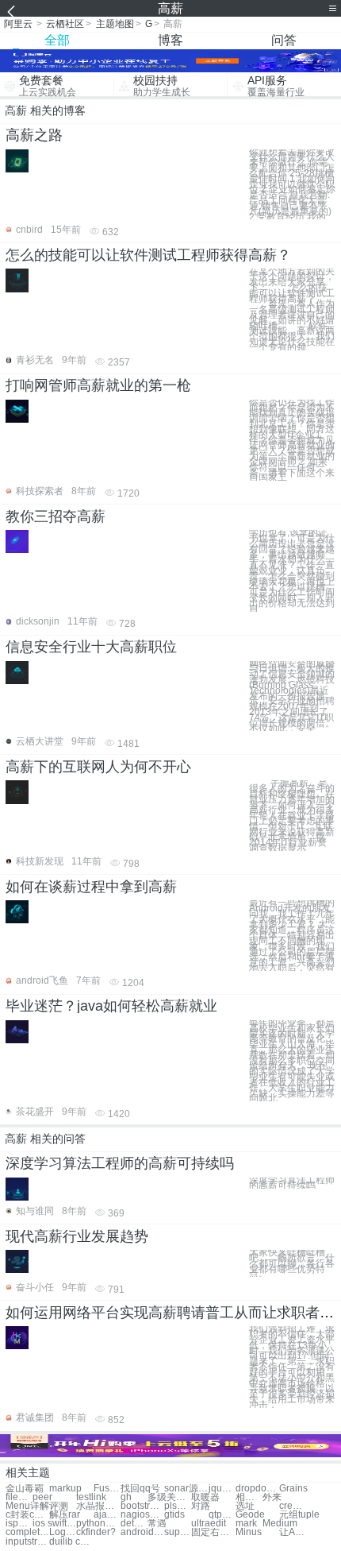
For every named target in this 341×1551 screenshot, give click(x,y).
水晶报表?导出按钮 (98, 1506)
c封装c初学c (27, 1514)
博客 (170, 40)
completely (27, 1532)
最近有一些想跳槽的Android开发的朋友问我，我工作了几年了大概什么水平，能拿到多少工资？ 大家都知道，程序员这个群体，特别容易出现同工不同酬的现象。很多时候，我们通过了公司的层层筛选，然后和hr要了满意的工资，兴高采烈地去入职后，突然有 (292, 935)
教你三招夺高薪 (55, 516)
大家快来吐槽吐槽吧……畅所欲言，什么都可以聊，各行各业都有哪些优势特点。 (292, 1263)
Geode (250, 1514)
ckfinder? (96, 1532)
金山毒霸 (25, 1488)
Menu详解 (27, 1506)
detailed (134, 1523)
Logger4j (62, 1532)
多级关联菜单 (169, 1497)
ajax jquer (107, 1514)
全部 (57, 40)
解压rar (64, 1514)
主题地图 (115, 23)
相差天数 (249, 1497)
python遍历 (98, 1523)
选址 (245, 1506)
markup (65, 1488)
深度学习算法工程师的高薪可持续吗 (120, 1163)
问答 (284, 40)
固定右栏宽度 (213, 1532)
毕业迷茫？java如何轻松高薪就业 (111, 1006)
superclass (177, 1532)
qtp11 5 (222, 1514)
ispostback (19, 1523)
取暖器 (205, 1497)
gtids (174, 1514)
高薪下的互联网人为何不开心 (98, 767)
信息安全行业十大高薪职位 (91, 647)
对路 (200, 1506)
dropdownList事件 (257, 1488)
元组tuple (299, 1514)
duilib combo (71, 1541)
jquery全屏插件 (222, 1488)
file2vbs (19, 1497)
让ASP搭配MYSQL (292, 1532)
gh (126, 1497)
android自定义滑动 (142, 1532)
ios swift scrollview (54, 1523)
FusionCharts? (107, 1488)
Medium (279, 1523)
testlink (91, 1497)
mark (246, 1523)
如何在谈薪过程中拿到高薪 (91, 887)
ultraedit (208, 1523)
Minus (249, 1532)
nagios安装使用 (142, 1514)
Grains (293, 1488)
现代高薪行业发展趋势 (77, 1236)
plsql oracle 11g (177, 1506)
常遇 (157, 1523)
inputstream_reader (27, 1541)
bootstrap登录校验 (142, 1506)
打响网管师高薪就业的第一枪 (98, 385)
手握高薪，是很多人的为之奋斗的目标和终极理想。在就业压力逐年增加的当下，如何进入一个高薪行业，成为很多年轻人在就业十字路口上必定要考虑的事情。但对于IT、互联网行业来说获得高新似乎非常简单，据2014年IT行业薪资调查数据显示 (292, 815)
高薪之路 (34, 135)
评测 (58, 1506)
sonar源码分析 (186, 1488)
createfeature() (292, 1506)
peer (42, 1497)
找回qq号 (140, 1488)
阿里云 (18, 23)
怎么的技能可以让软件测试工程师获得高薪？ (148, 255)
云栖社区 (65, 23)
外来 (272, 1497)
